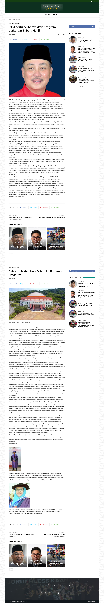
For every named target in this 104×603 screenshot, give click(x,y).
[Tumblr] (58, 593)
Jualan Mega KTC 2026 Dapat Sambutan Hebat (56, 247)
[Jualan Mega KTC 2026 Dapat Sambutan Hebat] (56, 238)
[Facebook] (91, 1)
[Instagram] (45, 593)
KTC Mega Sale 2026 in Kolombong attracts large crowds (86, 70)
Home (10, 19)
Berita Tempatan (16, 19)
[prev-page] (10, 252)
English (47, 15)
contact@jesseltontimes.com (55, 588)
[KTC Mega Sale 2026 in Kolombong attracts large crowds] (73, 69)
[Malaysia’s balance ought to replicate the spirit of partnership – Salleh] (18, 238)
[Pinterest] (54, 593)
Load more (81, 86)
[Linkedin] (49, 593)
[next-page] (12, 252)
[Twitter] (94, 1)
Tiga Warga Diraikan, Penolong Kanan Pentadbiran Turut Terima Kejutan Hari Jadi (86, 80)
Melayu (55, 15)
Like (93, 26)
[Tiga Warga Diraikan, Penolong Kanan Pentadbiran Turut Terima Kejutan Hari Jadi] (73, 79)
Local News (18, 242)
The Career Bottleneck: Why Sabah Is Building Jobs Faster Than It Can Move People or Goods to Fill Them (37, 245)
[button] (93, 15)
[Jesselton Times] (52, 7)
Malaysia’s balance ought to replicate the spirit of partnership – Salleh (18, 246)
